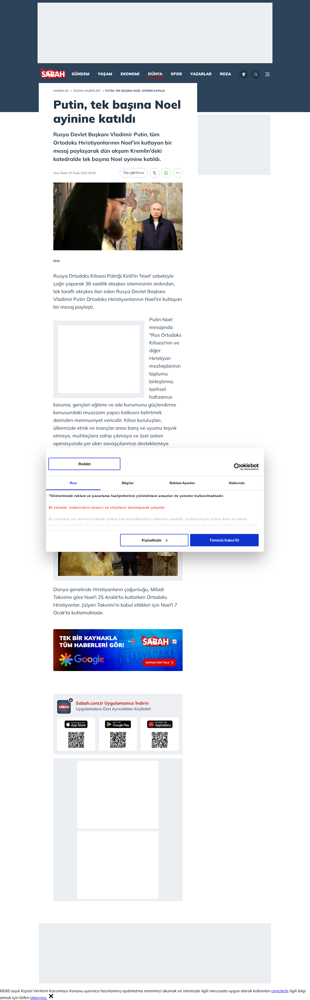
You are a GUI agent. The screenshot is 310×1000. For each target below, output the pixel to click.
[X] (154, 173)
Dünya (155, 73)
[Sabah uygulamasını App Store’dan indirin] (76, 734)
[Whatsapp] (166, 173)
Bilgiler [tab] (128, 483)
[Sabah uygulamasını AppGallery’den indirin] (160, 734)
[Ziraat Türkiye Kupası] (243, 74)
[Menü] (267, 74)
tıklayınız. (38, 997)
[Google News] (134, 173)
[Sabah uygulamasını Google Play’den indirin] (118, 734)
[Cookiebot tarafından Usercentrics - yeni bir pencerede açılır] (237, 467)
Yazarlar (200, 73)
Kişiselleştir (152, 540)
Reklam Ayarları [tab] (182, 483)
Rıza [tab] (73, 483)
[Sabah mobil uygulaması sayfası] (65, 706)
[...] (178, 173)
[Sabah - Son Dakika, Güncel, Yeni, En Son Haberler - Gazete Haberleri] (53, 74)
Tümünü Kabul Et (224, 540)
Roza (225, 73)
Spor (176, 73)
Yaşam (105, 73)
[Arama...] (255, 74)
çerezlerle (280, 990)
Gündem (80, 73)
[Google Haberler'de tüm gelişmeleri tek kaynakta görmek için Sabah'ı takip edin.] (118, 652)
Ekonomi (130, 73)
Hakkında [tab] (237, 483)
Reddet (84, 464)
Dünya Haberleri (86, 90)
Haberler (61, 90)
